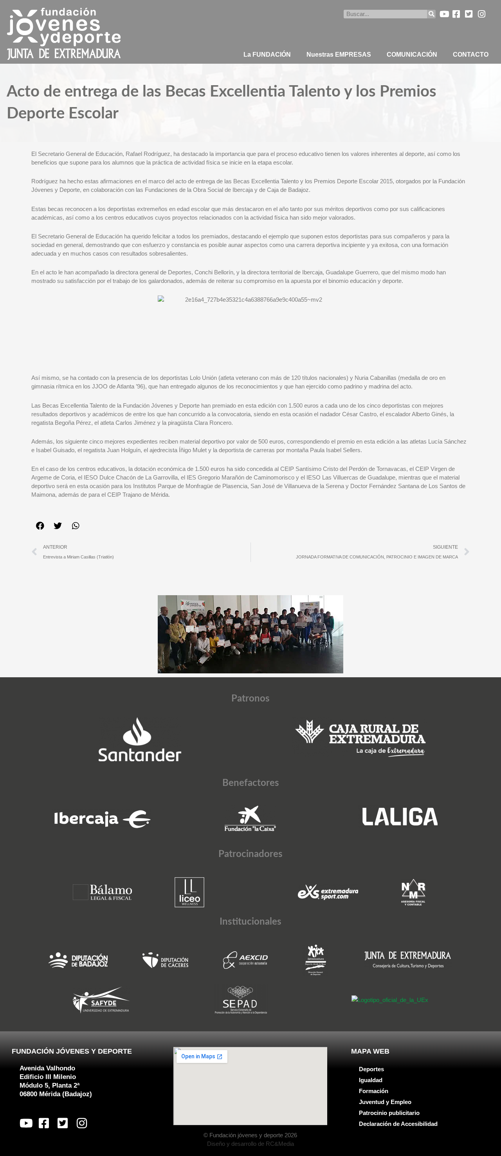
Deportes (371, 1069)
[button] (40, 526)
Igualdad (370, 1080)
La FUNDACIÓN (267, 54)
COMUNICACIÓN (412, 54)
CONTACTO (470, 54)
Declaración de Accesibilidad (398, 1123)
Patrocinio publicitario (389, 1112)
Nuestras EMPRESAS (338, 54)
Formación (373, 1091)
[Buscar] (431, 14)
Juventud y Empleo (385, 1102)
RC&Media (280, 1143)
